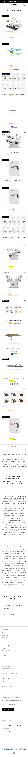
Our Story (4, 632)
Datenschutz (5, 684)
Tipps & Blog (5, 637)
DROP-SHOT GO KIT (14, 265)
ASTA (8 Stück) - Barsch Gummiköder (14, 378)
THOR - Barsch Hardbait (13, 348)
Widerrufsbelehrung (7, 686)
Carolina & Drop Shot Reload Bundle (14, 292)
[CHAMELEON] (18, 69)
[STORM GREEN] (13, 69)
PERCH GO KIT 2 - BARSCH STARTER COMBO (14, 36)
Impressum (5, 689)
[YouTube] (9, 731)
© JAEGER (14, 741)
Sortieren (13, 446)
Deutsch (13, 737)
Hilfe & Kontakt (6, 666)
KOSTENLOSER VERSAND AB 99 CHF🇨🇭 (14, 1)
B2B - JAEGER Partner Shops (9, 673)
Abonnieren (8, 709)
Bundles (4, 648)
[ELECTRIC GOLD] (11, 69)
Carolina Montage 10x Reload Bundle (14, 94)
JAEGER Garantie (6, 671)
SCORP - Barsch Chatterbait (14, 64)
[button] (11, 37)
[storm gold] (16, 353)
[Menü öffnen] (2, 5)
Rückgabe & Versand (7, 668)
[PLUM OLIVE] (12, 127)
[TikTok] (12, 731)
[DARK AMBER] (12, 384)
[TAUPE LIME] (14, 127)
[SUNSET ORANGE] (15, 69)
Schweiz (4, 718)
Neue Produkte (6, 650)
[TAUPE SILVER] (14, 384)
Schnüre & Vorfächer (7, 658)
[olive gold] (12, 353)
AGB (3, 681)
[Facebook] (2, 731)
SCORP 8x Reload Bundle (14, 320)
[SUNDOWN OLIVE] (17, 69)
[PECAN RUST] (16, 127)
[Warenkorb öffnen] (26, 5)
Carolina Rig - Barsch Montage (14, 437)
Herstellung (5, 635)
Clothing (4, 655)
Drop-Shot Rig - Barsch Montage (14, 180)
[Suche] (24, 5)
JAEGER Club (5, 640)
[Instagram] (5, 731)
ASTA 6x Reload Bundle (14, 409)
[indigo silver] (14, 353)
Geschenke (4, 653)
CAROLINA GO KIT (14, 152)
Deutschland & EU (6, 720)
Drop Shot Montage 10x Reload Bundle (14, 237)
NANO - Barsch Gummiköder (14, 122)
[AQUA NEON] (9, 69)
